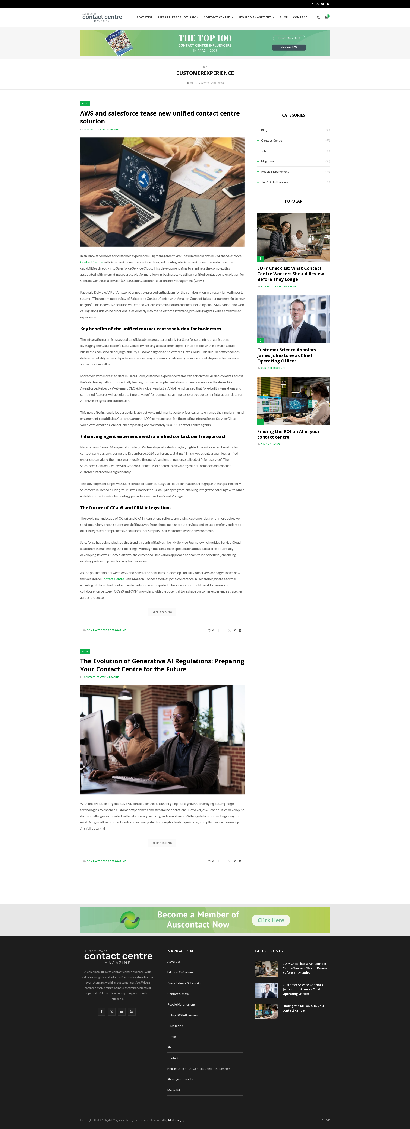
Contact (300, 17)
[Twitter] (229, 630)
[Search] (317, 17)
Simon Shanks (270, 444)
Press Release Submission (178, 17)
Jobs (264, 151)
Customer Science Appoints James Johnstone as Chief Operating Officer (286, 355)
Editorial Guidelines (180, 972)
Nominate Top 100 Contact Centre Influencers (198, 1068)
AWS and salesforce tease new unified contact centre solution (160, 117)
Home (189, 82)
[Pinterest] (235, 630)
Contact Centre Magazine (101, 129)
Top (327, 1120)
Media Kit (173, 1090)
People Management (254, 17)
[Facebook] (224, 630)
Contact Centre (217, 17)
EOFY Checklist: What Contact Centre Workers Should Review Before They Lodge (290, 273)
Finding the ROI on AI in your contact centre (288, 434)
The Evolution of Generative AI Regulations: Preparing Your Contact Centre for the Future (162, 665)
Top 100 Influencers (274, 182)
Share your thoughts (181, 1079)
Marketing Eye (177, 1120)
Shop (284, 17)
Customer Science (273, 368)
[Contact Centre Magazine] (102, 17)
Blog (85, 103)
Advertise (144, 17)
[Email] (240, 630)
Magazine (267, 161)
